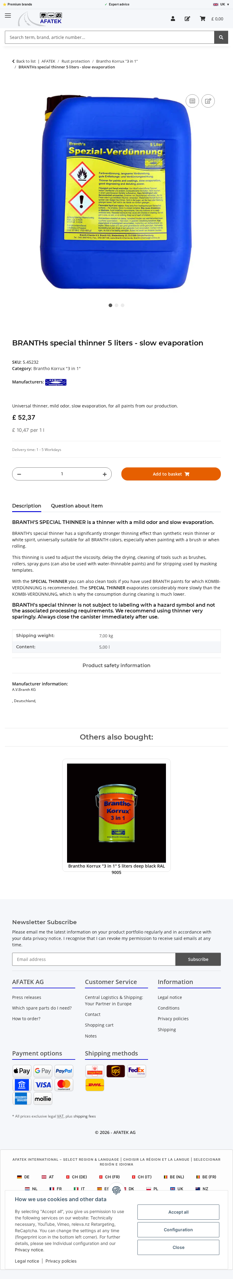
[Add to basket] (17, 86)
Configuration (178, 1229)
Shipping (167, 1029)
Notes (91, 1036)
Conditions (169, 1008)
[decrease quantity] (19, 474)
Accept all (178, 1212)
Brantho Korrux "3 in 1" (57, 368)
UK (180, 1188)
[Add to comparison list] (192, 101)
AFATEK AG (124, 1132)
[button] (173, 18)
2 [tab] (116, 305)
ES (106, 1188)
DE (26, 1176)
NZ (205, 1188)
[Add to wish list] (208, 101)
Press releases (26, 997)
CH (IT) (145, 1176)
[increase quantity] (104, 474)
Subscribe (198, 959)
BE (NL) (177, 1176)
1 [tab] (110, 305)
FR (59, 1188)
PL (156, 1188)
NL (34, 1188)
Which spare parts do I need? (42, 1008)
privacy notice (47, 938)
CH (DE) (79, 1176)
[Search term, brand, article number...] (221, 37)
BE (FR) (209, 1176)
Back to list (26, 61)
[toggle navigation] (8, 13)
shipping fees (84, 1116)
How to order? (26, 1018)
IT (83, 1188)
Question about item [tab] (77, 506)
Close (178, 1247)
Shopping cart (99, 1025)
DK (131, 1188)
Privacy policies (61, 1260)
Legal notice (27, 1260)
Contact (92, 1014)
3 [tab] (122, 305)
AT (51, 1176)
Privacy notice (29, 1249)
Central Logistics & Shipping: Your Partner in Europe (114, 1000)
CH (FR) (112, 1176)
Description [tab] (26, 506)
